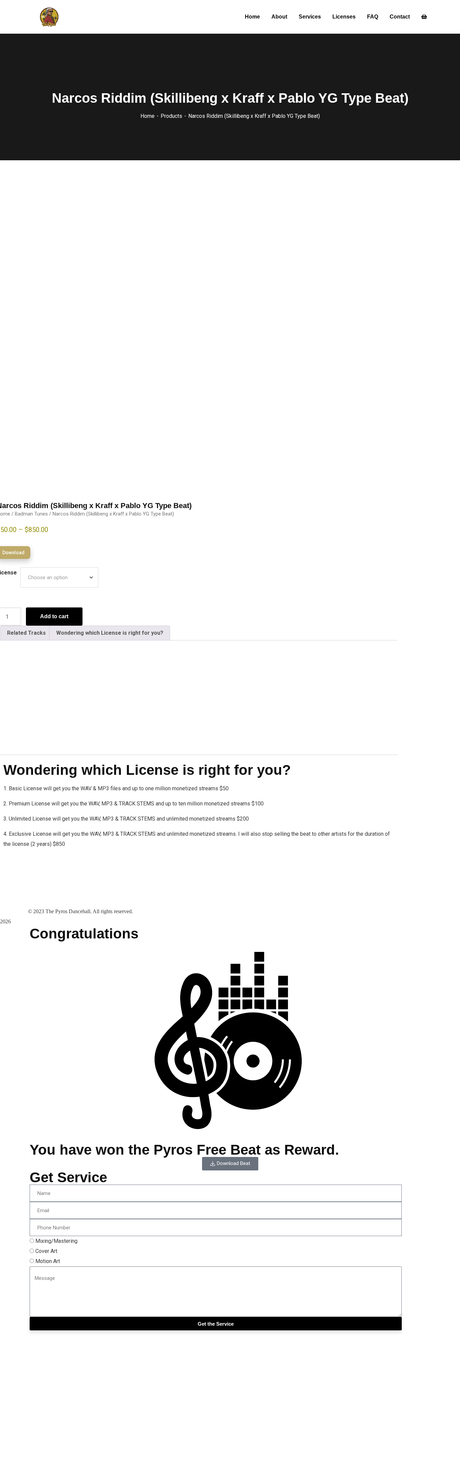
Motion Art (47, 1261)
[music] (50, 17)
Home (147, 116)
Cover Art (46, 1251)
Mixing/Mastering (56, 1241)
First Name (13, 1383)
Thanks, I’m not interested (30, 1449)
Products (171, 116)
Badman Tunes (31, 514)
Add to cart (54, 616)
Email (6, 1394)
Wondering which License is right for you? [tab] (109, 633)
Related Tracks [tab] (26, 633)
